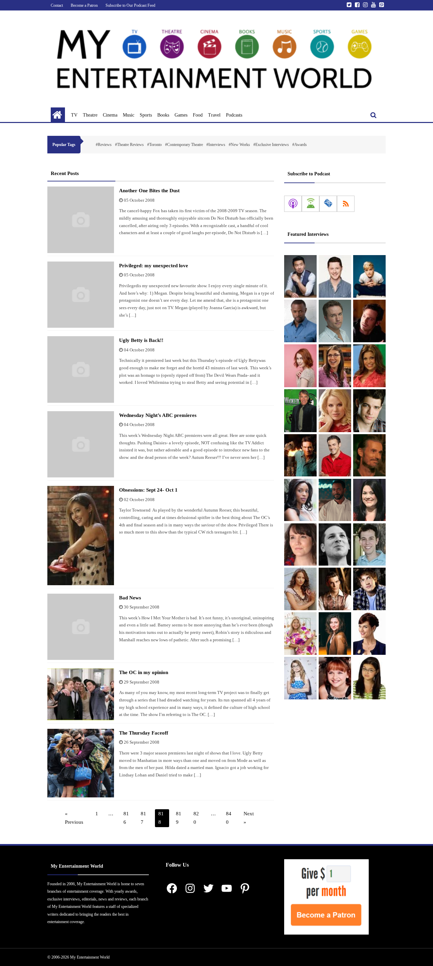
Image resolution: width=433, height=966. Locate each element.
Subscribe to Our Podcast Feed (130, 5)
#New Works (239, 144)
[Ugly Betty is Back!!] (80, 369)
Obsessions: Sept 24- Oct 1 (148, 490)
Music (128, 115)
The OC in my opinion (143, 672)
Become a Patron (84, 5)
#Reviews (104, 144)
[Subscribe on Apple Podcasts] (293, 204)
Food (198, 115)
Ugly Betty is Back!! (141, 340)
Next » (249, 818)
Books (163, 115)
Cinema (110, 115)
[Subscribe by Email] (328, 204)
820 (196, 818)
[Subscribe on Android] (310, 204)
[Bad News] (80, 627)
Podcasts (234, 115)
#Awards (299, 144)
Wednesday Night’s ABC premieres (158, 415)
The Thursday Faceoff (143, 733)
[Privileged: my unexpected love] (80, 295)
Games (181, 115)
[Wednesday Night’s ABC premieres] (80, 444)
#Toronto (154, 144)
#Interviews (215, 144)
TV (74, 115)
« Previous (74, 818)
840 (228, 818)
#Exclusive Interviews (271, 144)
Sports (146, 115)
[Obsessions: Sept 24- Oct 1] (80, 535)
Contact (57, 5)
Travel (214, 115)
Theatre (90, 115)
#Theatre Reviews (129, 144)
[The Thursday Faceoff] (80, 763)
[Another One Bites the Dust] (80, 220)
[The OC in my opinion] (80, 694)
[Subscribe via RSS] (346, 204)
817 (143, 818)
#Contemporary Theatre (184, 144)
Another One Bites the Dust (149, 190)
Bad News (130, 597)
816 (126, 818)
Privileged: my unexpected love (153, 265)
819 (178, 818)
